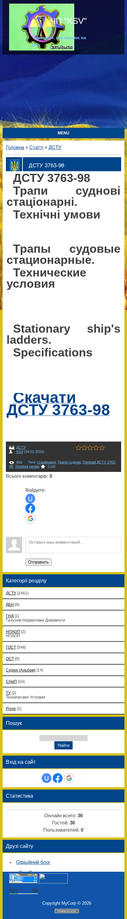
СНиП (11, 681)
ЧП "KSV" (67, 21)
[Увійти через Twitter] (30, 529)
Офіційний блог (33, 862)
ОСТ (10, 658)
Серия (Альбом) (20, 670)
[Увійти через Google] (30, 518)
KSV (19, 452)
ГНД (10, 616)
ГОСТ (11, 647)
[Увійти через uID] (30, 499)
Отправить (38, 562)
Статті (36, 147)
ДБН (10, 604)
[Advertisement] (63, 92)
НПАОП (13, 631)
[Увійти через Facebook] (30, 508)
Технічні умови (27, 466)
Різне (11, 708)
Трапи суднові (69, 462)
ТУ (8, 693)
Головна (15, 147)
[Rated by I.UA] (53, 882)
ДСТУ (55, 147)
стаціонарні (46, 462)
